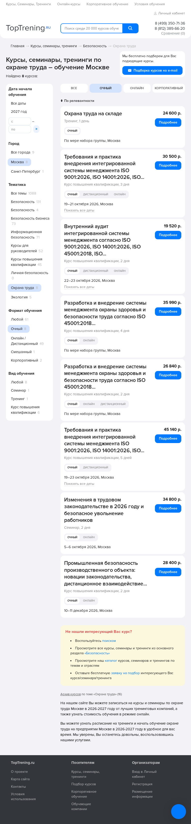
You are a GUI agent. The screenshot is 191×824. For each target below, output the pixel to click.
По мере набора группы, (92, 140)
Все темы (19, 193)
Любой (17, 319)
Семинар (18, 390)
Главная (17, 46)
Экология (19, 297)
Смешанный (21, 352)
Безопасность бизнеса (30, 218)
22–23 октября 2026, (89, 280)
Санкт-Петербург (26, 171)
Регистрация (142, 784)
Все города (20, 152)
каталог (111, 661)
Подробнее (168, 122)
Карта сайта (20, 779)
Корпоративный (24, 360)
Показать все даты (79, 210)
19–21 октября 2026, (88, 204)
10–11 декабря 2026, (88, 610)
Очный (72, 130)
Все (74, 88)
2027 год (19, 111)
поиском (109, 641)
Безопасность (95, 46)
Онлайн (137, 88)
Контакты (18, 786)
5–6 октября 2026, (87, 547)
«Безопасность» (97, 653)
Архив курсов (70, 694)
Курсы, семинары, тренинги (54, 46)
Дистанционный (95, 194)
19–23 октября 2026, (89, 477)
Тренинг (18, 399)
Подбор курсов (83, 784)
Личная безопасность (29, 273)
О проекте (19, 772)
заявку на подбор (125, 673)
